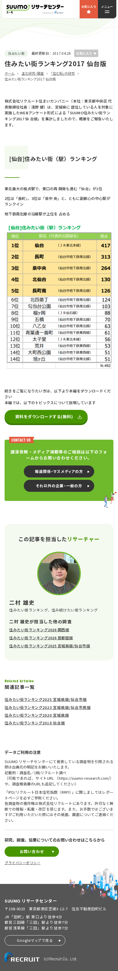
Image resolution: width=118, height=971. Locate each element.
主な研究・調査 (32, 73)
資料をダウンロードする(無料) (44, 416)
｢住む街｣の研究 (63, 73)
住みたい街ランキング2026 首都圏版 (41, 637)
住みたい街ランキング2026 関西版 (39, 629)
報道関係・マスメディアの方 (59, 471)
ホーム (9, 73)
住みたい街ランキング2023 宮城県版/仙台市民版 (48, 707)
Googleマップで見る (35, 940)
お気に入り (88, 6)
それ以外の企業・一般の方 (59, 485)
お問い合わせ (32, 851)
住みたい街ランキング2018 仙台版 (35, 723)
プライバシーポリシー (22, 862)
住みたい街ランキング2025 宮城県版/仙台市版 (49, 645)
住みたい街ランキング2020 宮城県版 (37, 715)
